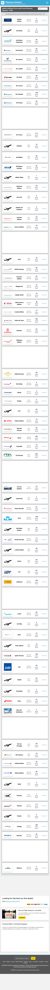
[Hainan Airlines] (8, 420)
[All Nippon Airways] (8, 167)
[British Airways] (8, 269)
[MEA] (8, 634)
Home (4, 961)
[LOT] (8, 571)
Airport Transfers (19, 961)
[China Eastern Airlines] (8, 303)
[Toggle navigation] (47, 2)
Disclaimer (41, 961)
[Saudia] (8, 679)
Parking (26, 961)
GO (33, 958)
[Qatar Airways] (8, 655)
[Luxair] (8, 613)
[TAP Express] (8, 754)
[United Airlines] (8, 773)
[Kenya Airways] (8, 508)
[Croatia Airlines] (8, 312)
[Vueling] (8, 826)
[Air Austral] (8, 59)
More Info (44, 20)
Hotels (30, 961)
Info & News (35, 961)
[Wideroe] (8, 868)
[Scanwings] (8, 691)
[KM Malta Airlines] (8, 529)
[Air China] (8, 77)
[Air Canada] (8, 68)
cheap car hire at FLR (12, 901)
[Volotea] (8, 805)
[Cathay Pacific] (8, 295)
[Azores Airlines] (8, 227)
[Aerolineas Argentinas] (8, 41)
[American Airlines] (8, 187)
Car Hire (12, 961)
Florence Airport (15, 3)
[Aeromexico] (8, 50)
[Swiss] (8, 700)
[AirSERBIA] (8, 157)
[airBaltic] (8, 145)
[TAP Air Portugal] (8, 744)
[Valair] (8, 784)
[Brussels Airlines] (8, 277)
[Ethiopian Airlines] (8, 341)
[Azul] (8, 259)
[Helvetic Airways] (8, 429)
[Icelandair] (8, 446)
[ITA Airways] (8, 455)
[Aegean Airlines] (8, 20)
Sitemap (25, 962)
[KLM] (8, 518)
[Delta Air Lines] (8, 320)
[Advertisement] (25, 118)
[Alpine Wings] (8, 177)
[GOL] (8, 410)
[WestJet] (8, 835)
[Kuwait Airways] (8, 539)
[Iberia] (8, 437)
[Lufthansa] (8, 581)
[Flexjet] (8, 400)
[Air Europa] (8, 102)
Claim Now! (22, 917)
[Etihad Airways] (8, 374)
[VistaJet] (8, 795)
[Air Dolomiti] (8, 94)
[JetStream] (8, 498)
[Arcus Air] (8, 197)
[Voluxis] (8, 815)
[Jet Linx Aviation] (8, 487)
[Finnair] (8, 392)
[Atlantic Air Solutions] (8, 208)
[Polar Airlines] (8, 645)
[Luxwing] (8, 623)
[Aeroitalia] (8, 30)
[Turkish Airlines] (8, 763)
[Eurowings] (8, 383)
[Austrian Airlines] (8, 218)
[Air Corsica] (8, 85)
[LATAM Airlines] (8, 549)
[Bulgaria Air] (8, 286)
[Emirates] (8, 330)
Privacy (46, 961)
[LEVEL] (8, 561)
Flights (8, 961)
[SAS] (8, 666)
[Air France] (8, 134)
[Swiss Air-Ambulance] (8, 711)
